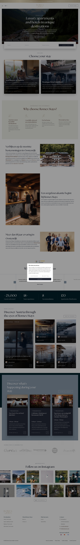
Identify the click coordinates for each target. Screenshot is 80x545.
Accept (40, 279)
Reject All (45, 276)
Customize (34, 276)
